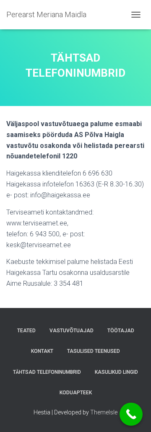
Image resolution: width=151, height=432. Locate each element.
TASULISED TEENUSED (93, 351)
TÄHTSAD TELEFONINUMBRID (47, 372)
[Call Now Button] (131, 414)
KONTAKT (42, 351)
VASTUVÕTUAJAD (71, 331)
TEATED (26, 331)
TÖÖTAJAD (120, 331)
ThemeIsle (103, 412)
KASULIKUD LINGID (116, 372)
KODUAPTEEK (76, 393)
